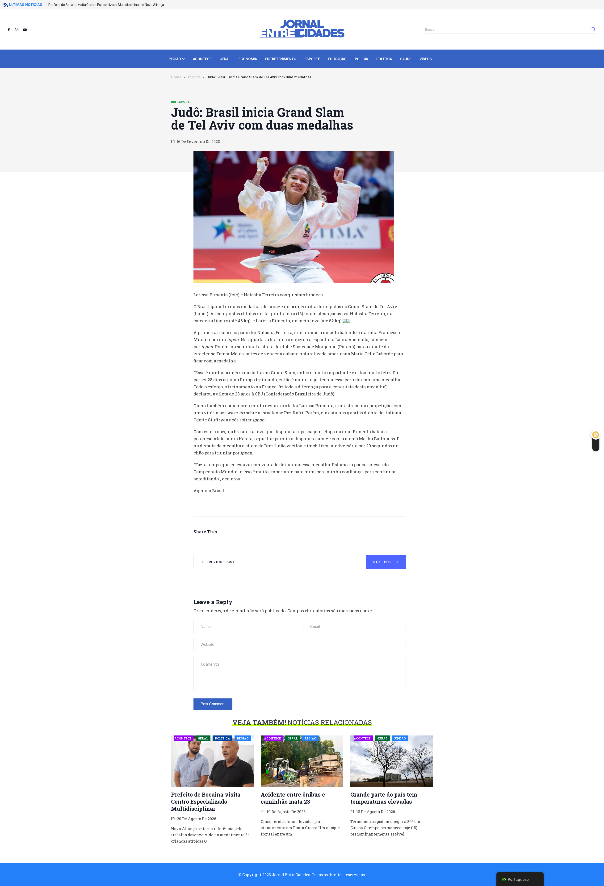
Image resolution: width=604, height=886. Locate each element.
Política (384, 59)
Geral (225, 59)
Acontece (202, 59)
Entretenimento (280, 59)
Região (175, 59)
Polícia (361, 59)
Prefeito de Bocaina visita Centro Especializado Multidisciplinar (205, 801)
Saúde (405, 59)
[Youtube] (26, 29)
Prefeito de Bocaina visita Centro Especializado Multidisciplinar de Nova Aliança (106, 5)
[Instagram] (18, 29)
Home (176, 77)
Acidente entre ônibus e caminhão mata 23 (293, 798)
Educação (337, 59)
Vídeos (425, 59)
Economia (248, 59)
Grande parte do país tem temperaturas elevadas (383, 798)
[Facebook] (10, 29)
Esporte (312, 59)
